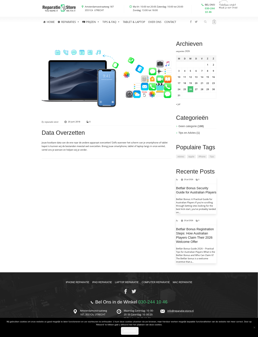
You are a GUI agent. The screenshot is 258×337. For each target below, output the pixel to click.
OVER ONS (154, 22)
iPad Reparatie (102, 282)
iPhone (202, 156)
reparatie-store (51, 121)
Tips (212, 156)
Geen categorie (187, 126)
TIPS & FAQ (109, 22)
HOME (51, 22)
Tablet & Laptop (134, 22)
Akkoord (130, 330)
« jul (178, 104)
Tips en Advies (187, 132)
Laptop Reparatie (127, 282)
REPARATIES (68, 22)
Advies (181, 156)
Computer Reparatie (156, 282)
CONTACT (170, 22)
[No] (254, 327)
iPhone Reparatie (77, 282)
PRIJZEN (91, 22)
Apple (191, 156)
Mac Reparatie (182, 282)
